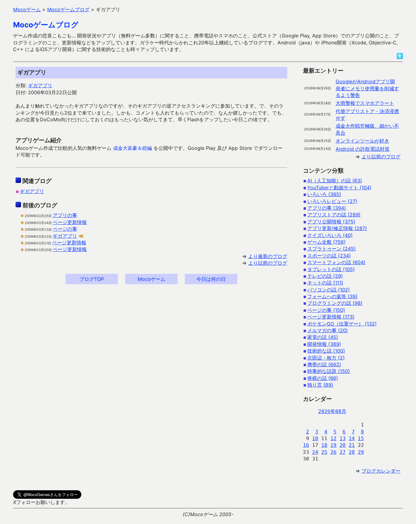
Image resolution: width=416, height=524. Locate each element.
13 (343, 438)
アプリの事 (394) (326, 208)
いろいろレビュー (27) (332, 201)
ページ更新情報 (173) (330, 317)
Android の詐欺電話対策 (363, 149)
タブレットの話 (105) (331, 269)
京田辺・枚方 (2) (326, 358)
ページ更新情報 (70, 222)
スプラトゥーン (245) (331, 249)
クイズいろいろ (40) (330, 235)
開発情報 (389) (324, 344)
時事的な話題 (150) (328, 371)
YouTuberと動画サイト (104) (339, 187)
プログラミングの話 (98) (334, 303)
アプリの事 (65, 215)
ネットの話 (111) (325, 283)
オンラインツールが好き (362, 141)
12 (333, 438)
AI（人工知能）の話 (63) (334, 181)
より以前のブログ (267, 263)
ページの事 (65, 229)
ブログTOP (91, 279)
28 (352, 452)
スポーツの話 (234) (329, 256)
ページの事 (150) (326, 310)
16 (306, 445)
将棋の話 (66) (322, 378)
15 (361, 438)
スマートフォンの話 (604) (336, 262)
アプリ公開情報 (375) (331, 222)
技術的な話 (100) (326, 351)
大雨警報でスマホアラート (365, 103)
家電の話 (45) (322, 337)
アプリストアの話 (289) (334, 215)
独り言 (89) (320, 385)
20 (343, 445)
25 (324, 452)
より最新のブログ (267, 256)
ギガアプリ (40, 85)
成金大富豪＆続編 (132, 148)
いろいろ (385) (324, 194)
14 (352, 438)
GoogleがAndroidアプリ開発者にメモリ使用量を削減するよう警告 (367, 88)
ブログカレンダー (380, 471)
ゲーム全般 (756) (326, 242)
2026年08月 (332, 411)
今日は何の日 (211, 279)
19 (333, 445)
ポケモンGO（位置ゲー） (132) (342, 324)
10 (315, 438)
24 (315, 452)
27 (343, 452)
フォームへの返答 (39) (332, 296)
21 (352, 445)
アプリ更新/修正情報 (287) (337, 228)
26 (333, 452)
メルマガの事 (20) (327, 330)
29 (361, 452)
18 (324, 445)
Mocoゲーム (151, 279)
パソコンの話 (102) (328, 290)
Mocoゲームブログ (46, 24)
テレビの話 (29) (325, 276)
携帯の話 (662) (324, 364)
